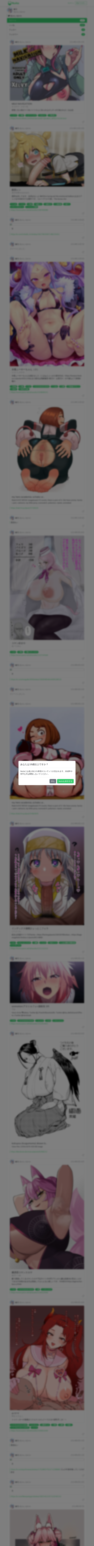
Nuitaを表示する (65, 781)
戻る (53, 781)
